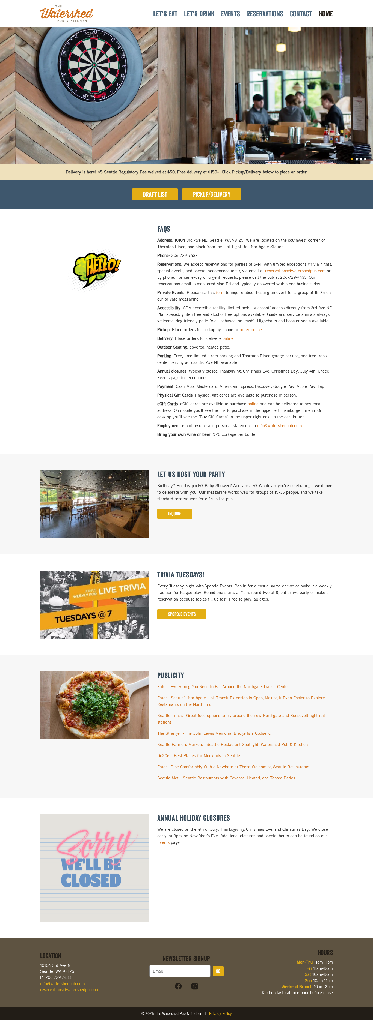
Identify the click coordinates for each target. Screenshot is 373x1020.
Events (230, 13)
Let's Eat (165, 13)
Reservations (265, 13)
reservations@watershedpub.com (295, 271)
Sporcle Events (182, 614)
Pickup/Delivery (211, 194)
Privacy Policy (220, 1013)
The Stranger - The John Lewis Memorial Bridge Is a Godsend (214, 733)
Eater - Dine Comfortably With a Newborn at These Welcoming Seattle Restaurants (233, 767)
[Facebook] (178, 986)
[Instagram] (195, 986)
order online (251, 329)
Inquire (174, 514)
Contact (301, 13)
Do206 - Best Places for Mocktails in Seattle (198, 755)
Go (218, 971)
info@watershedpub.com (279, 425)
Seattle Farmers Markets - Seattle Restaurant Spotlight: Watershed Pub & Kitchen (232, 744)
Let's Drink (199, 13)
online (228, 338)
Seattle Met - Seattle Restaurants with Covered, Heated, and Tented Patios (226, 778)
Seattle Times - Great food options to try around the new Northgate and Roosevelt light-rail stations (241, 719)
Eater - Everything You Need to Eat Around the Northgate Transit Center (223, 686)
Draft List (155, 194)
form (220, 292)
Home (326, 13)
